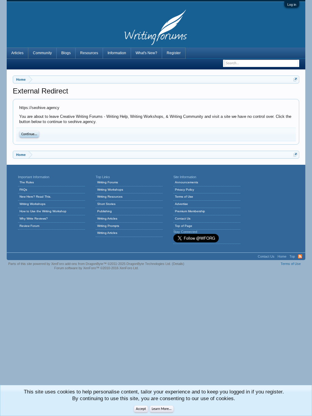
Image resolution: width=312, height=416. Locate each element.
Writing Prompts (108, 225)
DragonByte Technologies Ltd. (148, 264)
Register (174, 53)
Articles (17, 53)
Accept (141, 409)
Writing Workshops (32, 204)
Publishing (104, 211)
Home (282, 256)
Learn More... (162, 409)
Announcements (186, 182)
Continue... (29, 134)
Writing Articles (107, 218)
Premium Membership (190, 211)
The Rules (27, 182)
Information (117, 53)
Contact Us (182, 218)
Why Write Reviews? (34, 218)
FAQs (23, 189)
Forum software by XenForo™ (96, 268)
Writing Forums (107, 182)
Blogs (66, 53)
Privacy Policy (184, 189)
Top (292, 256)
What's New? (146, 53)
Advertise (181, 204)
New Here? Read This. (35, 196)
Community (42, 53)
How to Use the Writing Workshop (43, 211)
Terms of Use (184, 196)
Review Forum (29, 225)
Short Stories (106, 204)
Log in (291, 4)
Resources (89, 53)
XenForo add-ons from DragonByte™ (79, 264)
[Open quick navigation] (295, 79)
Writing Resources (109, 196)
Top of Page (183, 225)
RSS (300, 256)
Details (178, 264)
